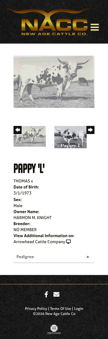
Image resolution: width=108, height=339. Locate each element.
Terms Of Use (60, 308)
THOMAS (22, 181)
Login (78, 308)
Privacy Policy (36, 308)
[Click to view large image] (54, 81)
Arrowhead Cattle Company (39, 241)
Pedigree (25, 256)
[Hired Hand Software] (54, 330)
